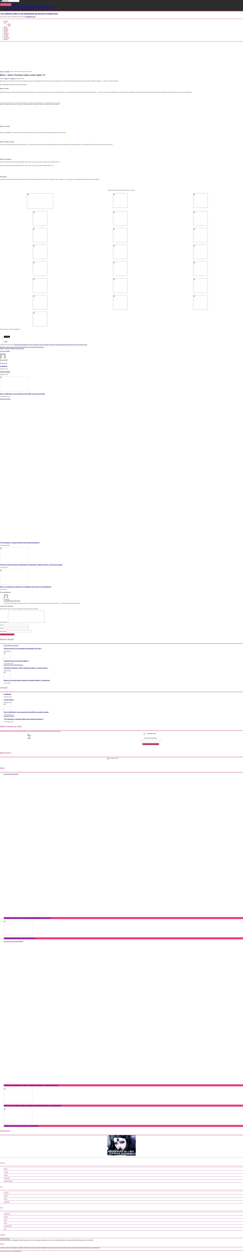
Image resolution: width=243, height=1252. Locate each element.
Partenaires (7, 1178)
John (5, 1229)
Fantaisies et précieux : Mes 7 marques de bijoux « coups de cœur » (26, 668)
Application (7, 1202)
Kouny (5, 1220)
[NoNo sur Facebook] (5, 360)
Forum (5, 1199)
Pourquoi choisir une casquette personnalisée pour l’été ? (19, 9)
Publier (5, 1196)
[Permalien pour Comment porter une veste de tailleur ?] (7, 658)
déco (28, 344)
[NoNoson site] (1, 360)
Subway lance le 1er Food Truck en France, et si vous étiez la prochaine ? (22, 347)
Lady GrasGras (8, 1226)
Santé (5, 31)
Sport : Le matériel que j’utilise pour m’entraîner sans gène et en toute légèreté (25, 587)
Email (1, 628)
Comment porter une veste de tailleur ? (16, 661)
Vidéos (6, 39)
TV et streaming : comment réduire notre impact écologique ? (20, 542)
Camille (6, 1217)
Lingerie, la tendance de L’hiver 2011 (12, 348)
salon (85, 344)
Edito (9, 24)
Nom (1, 625)
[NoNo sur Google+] (7, 360)
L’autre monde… (16, 5)
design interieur (69, 344)
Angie (5, 1223)
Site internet (3, 631)
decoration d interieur (49, 344)
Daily (9, 25)
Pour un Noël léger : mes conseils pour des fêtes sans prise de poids (22, 394)
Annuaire (6, 1193)
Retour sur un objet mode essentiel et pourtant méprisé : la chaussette (27, 680)
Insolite (6, 36)
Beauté (6, 28)
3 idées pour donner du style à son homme (21, 1126)
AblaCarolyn (7, 1213)
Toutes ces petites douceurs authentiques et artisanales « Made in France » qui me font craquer (31, 564)
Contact (6, 1175)
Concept (6, 1172)
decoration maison (60, 344)
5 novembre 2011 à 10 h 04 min (12, 601)
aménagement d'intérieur (20, 344)
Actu (5, 22)
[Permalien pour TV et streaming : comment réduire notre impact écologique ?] (9, 716)
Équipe (5, 1169)
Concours (7, 37)
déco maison (40, 344)
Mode (5, 27)
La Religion (15, 3)
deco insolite (33, 344)
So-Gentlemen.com (30, 16)
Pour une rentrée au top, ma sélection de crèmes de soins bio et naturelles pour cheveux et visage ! (29, 7)
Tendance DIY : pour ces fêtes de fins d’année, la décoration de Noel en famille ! (33, 6)
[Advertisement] (121, 56)
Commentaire (4, 622)
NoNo (6, 78)
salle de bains (80, 344)
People (6, 30)
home (75, 344)
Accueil (6, 21)
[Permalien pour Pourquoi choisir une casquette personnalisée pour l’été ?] (11, 645)
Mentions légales (8, 1181)
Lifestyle (6, 33)
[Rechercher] (1, 1)
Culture (6, 34)
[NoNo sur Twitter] (3, 360)
